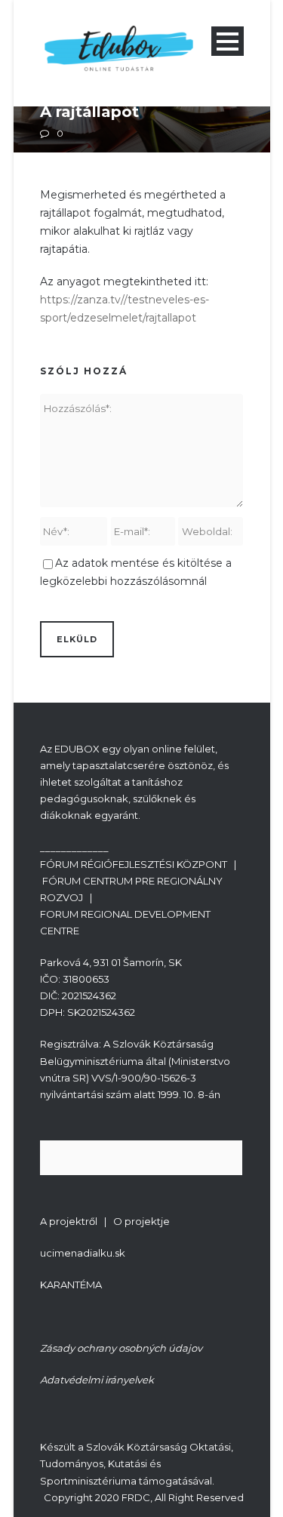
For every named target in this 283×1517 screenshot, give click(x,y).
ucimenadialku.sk (82, 1253)
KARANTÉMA (71, 1285)
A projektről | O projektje (105, 1221)
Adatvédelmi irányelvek (97, 1380)
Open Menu (227, 41)
